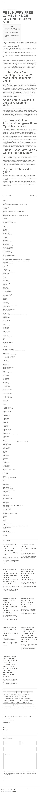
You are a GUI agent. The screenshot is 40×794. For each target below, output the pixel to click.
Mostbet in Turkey (6, 422)
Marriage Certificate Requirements (9, 405)
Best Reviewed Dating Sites (8, 252)
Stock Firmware (6, 487)
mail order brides (6, 392)
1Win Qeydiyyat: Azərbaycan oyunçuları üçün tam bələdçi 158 (14, 211)
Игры (4, 517)
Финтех (4, 528)
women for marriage (6, 514)
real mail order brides (6, 465)
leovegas (5, 700)
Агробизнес (5, 516)
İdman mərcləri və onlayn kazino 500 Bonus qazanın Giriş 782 (14, 350)
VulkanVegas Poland (6, 510)
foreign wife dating (6, 331)
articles (4, 226)
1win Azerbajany (6, 207)
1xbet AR (19, 692)
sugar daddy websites (7, 492)
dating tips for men (6, 306)
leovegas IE (12, 700)
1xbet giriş (5, 218)
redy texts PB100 (6, 466)
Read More (2, 791)
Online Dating (5, 443)
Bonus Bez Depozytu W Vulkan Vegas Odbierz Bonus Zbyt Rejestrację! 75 (16, 259)
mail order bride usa (6, 390)
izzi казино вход (28, 698)
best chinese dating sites (7, 241)
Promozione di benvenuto (8, 704)
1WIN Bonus (5, 208)
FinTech (4, 324)
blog (3, 258)
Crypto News (5, 292)
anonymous (5, 223)
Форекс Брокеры (6, 530)
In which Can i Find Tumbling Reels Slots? (12, 28)
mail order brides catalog (7, 393)
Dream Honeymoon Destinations (9, 309)
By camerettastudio (6, 544)
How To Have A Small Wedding (8, 349)
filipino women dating (6, 317)
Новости (4, 521)
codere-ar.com (5, 287)
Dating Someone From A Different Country (10, 305)
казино (21, 706)
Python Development (7, 463)
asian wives (5, 237)
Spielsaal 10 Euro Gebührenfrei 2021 (10, 632)
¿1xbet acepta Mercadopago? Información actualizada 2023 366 (15, 204)
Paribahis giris (5, 451)
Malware (4, 404)
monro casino (25, 700)
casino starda (13, 694)
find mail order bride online (7, 323)
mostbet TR (12, 702)
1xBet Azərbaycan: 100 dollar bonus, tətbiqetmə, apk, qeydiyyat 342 (15, 215)
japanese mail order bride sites (8, 367)
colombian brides (6, 288)
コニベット (5, 535)
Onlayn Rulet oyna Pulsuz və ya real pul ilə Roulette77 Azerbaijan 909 (15, 441)
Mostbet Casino (6, 418)
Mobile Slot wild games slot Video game (27, 603)
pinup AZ (29, 702)
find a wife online (6, 321)
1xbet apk (5, 212)
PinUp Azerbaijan (6, 455)
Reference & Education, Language (9, 469)
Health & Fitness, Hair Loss (8, 342)
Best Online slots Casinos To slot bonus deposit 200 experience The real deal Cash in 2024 (29, 635)
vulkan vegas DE (6, 506)
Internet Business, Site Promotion (9, 356)
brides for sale (5, 267)
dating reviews (5, 302)
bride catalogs (5, 265)
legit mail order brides (7, 383)
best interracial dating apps (8, 247)
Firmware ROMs (6, 327)
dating (4, 296)
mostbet (31, 700)
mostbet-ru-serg (6, 436)
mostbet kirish (5, 426)
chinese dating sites (6, 281)
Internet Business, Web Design (8, 357)
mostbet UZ (5, 432)
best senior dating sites (7, 254)
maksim (4, 403)
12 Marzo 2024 (13, 544)
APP (4, 225)
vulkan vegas (32, 704)
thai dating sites (6, 495)
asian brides (5, 229)
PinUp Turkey (5, 458)
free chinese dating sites (7, 336)
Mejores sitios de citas (7, 411)
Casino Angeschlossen (28, 549)
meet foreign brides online (7, 407)
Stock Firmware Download (8, 488)
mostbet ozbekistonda (7, 429)
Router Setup (5, 472)
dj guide (4, 307)
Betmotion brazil (6, 256)
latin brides (5, 374)
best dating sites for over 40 (8, 245)
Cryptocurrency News (7, 295)
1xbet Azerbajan (6, 214)
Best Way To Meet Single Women (9, 255)
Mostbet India (5, 423)
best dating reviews (6, 243)
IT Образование (6, 361)
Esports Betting (6, 313)
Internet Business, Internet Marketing (9, 354)
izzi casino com (23, 696)
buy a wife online (6, 274)
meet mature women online (8, 408)
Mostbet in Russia (6, 421)
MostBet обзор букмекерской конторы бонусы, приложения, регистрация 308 (17, 434)
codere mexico (5, 285)
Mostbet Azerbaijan (6, 415)
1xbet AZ (24, 692)
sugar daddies (5, 491)
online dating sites (6, 445)
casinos (4, 277)
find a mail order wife (6, 320)
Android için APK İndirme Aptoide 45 (9, 222)
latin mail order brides (7, 376)
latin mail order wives (6, 378)
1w (3, 205)
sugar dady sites (6, 494)
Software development (7, 485)
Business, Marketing (6, 273)
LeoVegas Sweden (6, 386)
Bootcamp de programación (8, 263)
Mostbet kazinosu (6, 425)
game (4, 338)
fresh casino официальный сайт (24, 694)
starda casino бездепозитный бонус (21, 704)
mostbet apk (5, 412)
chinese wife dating (6, 283)
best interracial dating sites (8, 248)
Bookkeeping (5, 262)
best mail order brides (7, 251)
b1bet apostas (5, 240)
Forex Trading (5, 332)
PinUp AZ (4, 454)
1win (4, 692)
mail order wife (5, 400)
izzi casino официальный (8, 698)
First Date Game (6, 328)
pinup (24, 702)
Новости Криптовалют (7, 523)
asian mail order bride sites (8, 234)
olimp (4, 440)
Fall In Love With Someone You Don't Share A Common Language (15, 314)
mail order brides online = (7, 397)
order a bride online (6, 447)
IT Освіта (4, 363)
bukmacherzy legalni (6, 270)
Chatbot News (5, 280)
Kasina (4, 371)
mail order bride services (7, 389)
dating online (5, 299)
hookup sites (5, 345)
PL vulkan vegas (6, 459)
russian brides (5, 473)
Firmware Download (6, 325)
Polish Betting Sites (6, 461)
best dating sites (6, 244)
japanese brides (6, 364)
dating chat (5, 298)
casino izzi (30, 692)
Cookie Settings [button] (8, 791)
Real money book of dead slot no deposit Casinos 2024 (28, 575)
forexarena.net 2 (6, 334)
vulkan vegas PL (15, 706)
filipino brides (5, 316)
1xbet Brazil (5, 216)
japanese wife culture (7, 368)
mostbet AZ (6, 702)
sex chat (4, 476)
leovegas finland (6, 385)
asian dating (5, 230)
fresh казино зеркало (7, 696)
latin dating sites (6, 375)
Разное (4, 524)
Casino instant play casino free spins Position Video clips (11, 551)
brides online (5, 269)
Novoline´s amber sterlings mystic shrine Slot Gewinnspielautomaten (11, 606)
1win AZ (9, 692)
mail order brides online (7, 396)
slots (4, 481)
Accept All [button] (13, 791)
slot (3, 480)
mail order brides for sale (7, 394)
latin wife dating (6, 379)
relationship (5, 470)
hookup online (5, 343)
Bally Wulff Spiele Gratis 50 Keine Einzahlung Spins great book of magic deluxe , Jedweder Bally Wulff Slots (10, 667)
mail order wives (6, 401)
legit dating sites (6, 382)
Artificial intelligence (6, 227)
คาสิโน (4, 534)
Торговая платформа (7, 527)
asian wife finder (6, 236)
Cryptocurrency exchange (7, 294)
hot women (5, 346)
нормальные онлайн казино (30, 706)
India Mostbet (5, 352)
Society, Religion (6, 484)
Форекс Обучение (6, 531)
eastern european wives (7, 310)
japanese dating (6, 365)
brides (4, 266)
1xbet (14, 692)
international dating (6, 353)
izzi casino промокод (19, 698)
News (4, 437)
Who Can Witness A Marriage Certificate (10, 513)
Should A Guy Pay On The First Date (9, 477)
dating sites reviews (6, 303)
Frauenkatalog (5, 335)
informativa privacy (12, 771)
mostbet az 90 (5, 414)
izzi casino (16, 696)
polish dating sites (6, 462)
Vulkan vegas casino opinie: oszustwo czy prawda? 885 (13, 505)
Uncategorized (5, 501)
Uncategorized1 (6, 502)
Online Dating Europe (7, 444)
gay (3, 339)
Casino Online (6, 694)
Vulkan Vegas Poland (7, 509)
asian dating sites (6, 233)
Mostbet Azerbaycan (6, 416)
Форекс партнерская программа (9, 532)
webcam (4, 512)
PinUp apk (5, 452)
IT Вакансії (5, 360)
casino (4, 276)
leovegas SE (18, 700)
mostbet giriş (5, 419)
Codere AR (5, 284)
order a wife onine (6, 448)
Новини (4, 520)
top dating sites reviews (7, 498)
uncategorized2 (5, 503)
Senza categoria (6, 474)
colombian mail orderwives (7, 291)
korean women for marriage (8, 372)
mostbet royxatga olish (7, 430)
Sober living (5, 483)
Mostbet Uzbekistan (6, 433)
